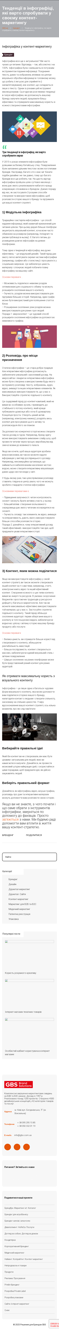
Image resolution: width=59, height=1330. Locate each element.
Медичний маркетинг (19, 909)
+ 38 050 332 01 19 (26, 1126)
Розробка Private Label (15, 1291)
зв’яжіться (10, 819)
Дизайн (12, 884)
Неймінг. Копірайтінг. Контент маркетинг (24, 1259)
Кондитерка (10, 1240)
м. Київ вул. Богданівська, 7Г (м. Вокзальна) (30, 1112)
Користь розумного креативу (20, 973)
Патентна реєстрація (19, 914)
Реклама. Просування (15, 1278)
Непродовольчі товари (15, 1265)
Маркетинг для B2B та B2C (22, 904)
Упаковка (14, 919)
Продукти (9, 1272)
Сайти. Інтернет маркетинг (17, 1304)
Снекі (7, 1310)
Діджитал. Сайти (17, 894)
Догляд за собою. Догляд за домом (21, 1233)
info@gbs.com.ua (23, 1135)
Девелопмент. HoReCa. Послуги (19, 1227)
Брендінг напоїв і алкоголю (17, 1221)
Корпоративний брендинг (17, 1246)
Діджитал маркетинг (19, 889)
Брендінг (8, 835)
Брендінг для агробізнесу (16, 1214)
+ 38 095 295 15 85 (26, 1122)
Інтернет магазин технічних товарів (23, 1012)
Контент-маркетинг (18, 899)
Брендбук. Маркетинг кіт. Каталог (20, 1208)
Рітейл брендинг (12, 1285)
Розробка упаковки (14, 1297)
